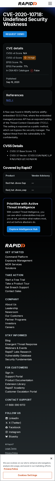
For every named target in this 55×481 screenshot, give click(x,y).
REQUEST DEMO (15, 34)
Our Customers (14, 315)
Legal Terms (10, 448)
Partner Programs (15, 319)
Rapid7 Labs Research (18, 351)
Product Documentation (19, 380)
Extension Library (15, 384)
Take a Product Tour (17, 283)
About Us (10, 304)
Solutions (10, 268)
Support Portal (14, 376)
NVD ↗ (9, 100)
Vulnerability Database (18, 355)
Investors (10, 323)
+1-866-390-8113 (15, 404)
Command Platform (16, 256)
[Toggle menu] (50, 4)
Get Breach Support (17, 287)
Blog (7, 340)
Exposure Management (18, 260)
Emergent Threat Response (21, 344)
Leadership (11, 308)
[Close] (51, 458)
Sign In (9, 372)
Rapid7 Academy (15, 387)
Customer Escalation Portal (21, 391)
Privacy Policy (11, 453)
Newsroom (11, 312)
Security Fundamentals (18, 359)
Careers (9, 327)
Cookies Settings (27, 475)
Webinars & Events (16, 348)
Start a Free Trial (15, 279)
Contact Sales (13, 291)
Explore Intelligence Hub (23, 229)
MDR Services (13, 264)
